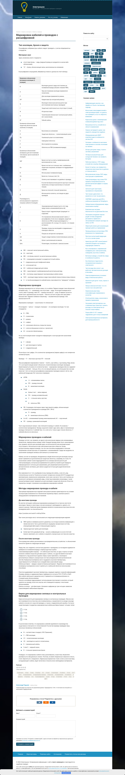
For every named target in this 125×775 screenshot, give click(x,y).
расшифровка (40, 676)
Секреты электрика (40, 17)
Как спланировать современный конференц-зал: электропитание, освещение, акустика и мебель (95, 251)
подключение (97, 66)
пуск (85, 72)
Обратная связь (31, 754)
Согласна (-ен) (66, 773)
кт (73, 672)
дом (92, 53)
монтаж (51, 674)
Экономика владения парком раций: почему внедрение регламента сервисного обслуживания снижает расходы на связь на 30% (96, 219)
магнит (86, 60)
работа (95, 72)
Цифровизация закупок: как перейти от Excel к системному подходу (95, 105)
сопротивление (98, 82)
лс (20, 674)
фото (103, 88)
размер (102, 72)
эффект (92, 91)
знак (48, 672)
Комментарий (20, 719)
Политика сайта (45, 754)
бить (93, 50)
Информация (64, 17)
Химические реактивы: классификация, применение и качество (95, 293)
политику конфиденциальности (31, 740)
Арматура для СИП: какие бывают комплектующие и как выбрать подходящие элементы (96, 243)
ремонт (93, 75)
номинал (68, 674)
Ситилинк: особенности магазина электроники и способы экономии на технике (96, 144)
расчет (86, 75)
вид (32, 672)
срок (85, 85)
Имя (18, 713)
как (69, 672)
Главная (20, 17)
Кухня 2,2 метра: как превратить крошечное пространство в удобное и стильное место (96, 169)
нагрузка (87, 63)
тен (97, 85)
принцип (94, 69)
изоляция (55, 672)
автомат (20, 672)
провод (28, 676)
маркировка (27, 674)
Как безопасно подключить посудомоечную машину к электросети (94, 263)
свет (85, 79)
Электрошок (39, 7)
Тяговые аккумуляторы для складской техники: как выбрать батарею (95, 157)
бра (27, 672)
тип (66, 676)
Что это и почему (53, 17)
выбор (38, 672)
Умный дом (28, 17)
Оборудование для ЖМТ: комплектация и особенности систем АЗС (94, 137)
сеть (91, 79)
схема (91, 85)
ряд (48, 676)
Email (38, 713)
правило (86, 69)
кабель (63, 672)
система (59, 676)
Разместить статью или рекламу (75, 754)
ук (70, 676)
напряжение (59, 674)
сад (53, 676)
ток (85, 88)
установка (96, 88)
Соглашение (57, 754)
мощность (102, 60)
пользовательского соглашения (58, 768)
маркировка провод (40, 674)
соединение (88, 82)
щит (85, 91)
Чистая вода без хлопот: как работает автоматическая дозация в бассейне (96, 270)
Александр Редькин (22, 685)
